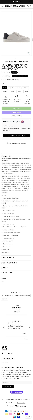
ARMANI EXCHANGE (7, 295)
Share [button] (4, 282)
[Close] (30, 119)
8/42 (12, 88)
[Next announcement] (30, 2)
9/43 (19, 88)
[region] (16, 327)
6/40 (20, 92)
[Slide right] (20, 59)
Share (4, 278)
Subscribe (7, 387)
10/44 (26, 88)
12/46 (13, 92)
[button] (2, 6)
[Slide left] (13, 59)
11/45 (5, 92)
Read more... (6, 130)
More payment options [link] (17, 115)
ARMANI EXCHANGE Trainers (22, 295)
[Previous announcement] (3, 2)
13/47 (27, 92)
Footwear (4, 299)
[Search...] (27, 6)
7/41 (5, 88)
